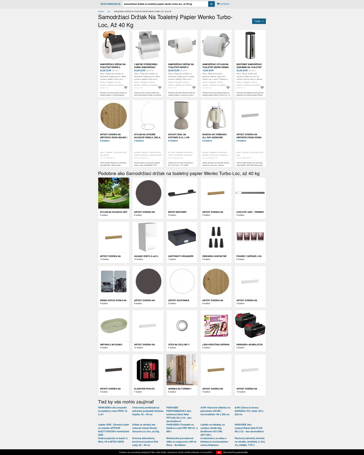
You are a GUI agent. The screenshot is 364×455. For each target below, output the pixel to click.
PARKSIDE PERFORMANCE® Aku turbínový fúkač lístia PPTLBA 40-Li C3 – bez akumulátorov (178, 414)
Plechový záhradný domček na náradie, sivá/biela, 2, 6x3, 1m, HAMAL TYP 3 (250, 442)
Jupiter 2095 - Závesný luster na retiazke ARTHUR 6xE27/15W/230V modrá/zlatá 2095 (113, 429)
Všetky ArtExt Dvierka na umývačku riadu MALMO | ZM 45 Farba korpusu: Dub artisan (113, 165)
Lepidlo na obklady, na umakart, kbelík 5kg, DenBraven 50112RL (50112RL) (212, 429)
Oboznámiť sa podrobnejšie (235, 452)
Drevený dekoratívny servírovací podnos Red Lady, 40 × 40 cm (145, 442)
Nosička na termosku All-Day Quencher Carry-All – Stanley (214, 137)
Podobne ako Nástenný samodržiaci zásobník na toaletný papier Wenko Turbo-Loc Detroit (249, 95)
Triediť (257, 21)
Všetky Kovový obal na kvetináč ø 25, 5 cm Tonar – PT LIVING (180, 164)
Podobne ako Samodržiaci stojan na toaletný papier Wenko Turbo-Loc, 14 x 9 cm (216, 95)
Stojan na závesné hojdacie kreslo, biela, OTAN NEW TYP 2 (147, 137)
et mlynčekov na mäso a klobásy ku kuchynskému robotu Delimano (214, 442)
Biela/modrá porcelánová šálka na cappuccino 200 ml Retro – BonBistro (181, 442)
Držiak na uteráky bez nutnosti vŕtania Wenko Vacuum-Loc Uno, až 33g (145, 428)
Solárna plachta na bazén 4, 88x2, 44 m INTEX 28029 (113, 440)
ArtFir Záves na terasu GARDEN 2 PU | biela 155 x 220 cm (249, 411)
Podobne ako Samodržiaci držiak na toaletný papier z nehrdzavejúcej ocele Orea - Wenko (113, 95)
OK (219, 452)
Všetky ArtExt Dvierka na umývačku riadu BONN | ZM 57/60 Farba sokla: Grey (249, 165)
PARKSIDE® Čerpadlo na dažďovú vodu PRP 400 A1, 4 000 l (182, 428)
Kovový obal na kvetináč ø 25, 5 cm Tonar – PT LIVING (178, 137)
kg (109, 11)
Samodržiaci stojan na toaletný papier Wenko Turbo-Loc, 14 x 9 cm (215, 67)
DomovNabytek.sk (111, 3)
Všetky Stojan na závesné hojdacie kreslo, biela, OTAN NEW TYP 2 (147, 164)
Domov (101, 11)
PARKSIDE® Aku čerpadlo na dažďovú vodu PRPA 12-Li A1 (113, 411)
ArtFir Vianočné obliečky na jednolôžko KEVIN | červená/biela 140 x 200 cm (215, 411)
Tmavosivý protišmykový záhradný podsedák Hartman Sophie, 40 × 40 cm (148, 411)
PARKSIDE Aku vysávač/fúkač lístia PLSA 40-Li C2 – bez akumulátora (249, 428)
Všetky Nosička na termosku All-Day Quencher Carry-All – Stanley (215, 164)
